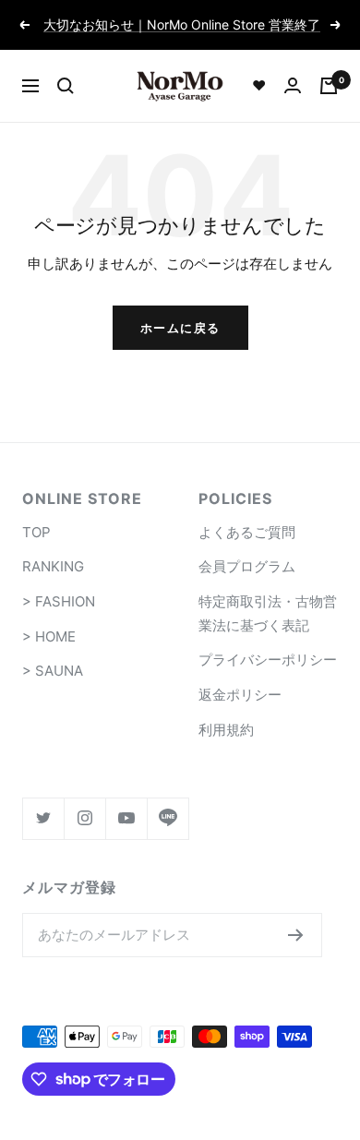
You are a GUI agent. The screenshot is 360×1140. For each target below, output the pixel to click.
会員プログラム (246, 566)
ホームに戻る (180, 327)
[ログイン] (292, 85)
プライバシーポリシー (267, 659)
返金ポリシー (240, 694)
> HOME (49, 636)
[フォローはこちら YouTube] (126, 818)
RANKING (53, 566)
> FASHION (58, 601)
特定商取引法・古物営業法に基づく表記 (267, 613)
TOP (36, 532)
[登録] (296, 935)
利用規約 (226, 729)
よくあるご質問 (246, 532)
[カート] (328, 86)
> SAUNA (52, 670)
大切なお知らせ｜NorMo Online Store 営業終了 (181, 24)
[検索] (65, 86)
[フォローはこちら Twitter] (43, 818)
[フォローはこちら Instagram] (84, 818)
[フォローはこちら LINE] (167, 818)
